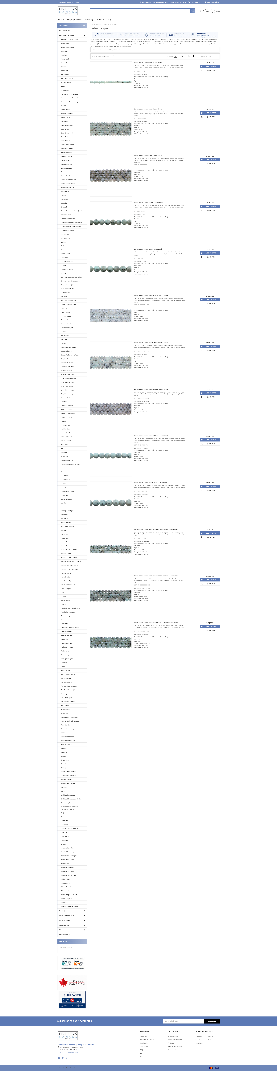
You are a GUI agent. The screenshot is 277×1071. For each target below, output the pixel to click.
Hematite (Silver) (66, 417)
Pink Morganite (66, 635)
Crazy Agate (65, 258)
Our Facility (89, 20)
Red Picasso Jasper (68, 702)
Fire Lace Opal (66, 324)
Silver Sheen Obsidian (68, 776)
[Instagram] (63, 1058)
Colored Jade (65, 250)
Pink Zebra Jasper (67, 647)
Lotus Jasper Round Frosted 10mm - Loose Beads (151, 436)
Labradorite (65, 476)
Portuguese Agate (67, 659)
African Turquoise (67, 63)
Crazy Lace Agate (67, 261)
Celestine (64, 203)
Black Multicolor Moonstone (71, 137)
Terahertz (64, 821)
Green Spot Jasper (67, 382)
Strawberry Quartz (67, 803)
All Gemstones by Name (69, 39)
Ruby (62, 733)
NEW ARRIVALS (64, 935)
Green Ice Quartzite (67, 367)
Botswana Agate (66, 168)
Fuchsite (64, 339)
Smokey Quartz (66, 779)
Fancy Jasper (65, 312)
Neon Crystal (65, 577)
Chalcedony (65, 207)
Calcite (63, 195)
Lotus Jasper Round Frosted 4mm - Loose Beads (151, 296)
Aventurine (64, 90)
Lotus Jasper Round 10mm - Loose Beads (148, 202)
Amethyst (64, 71)
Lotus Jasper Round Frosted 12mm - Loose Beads (151, 482)
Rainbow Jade (65, 670)
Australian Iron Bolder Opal (70, 98)
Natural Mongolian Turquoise (71, 561)
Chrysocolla (65, 234)
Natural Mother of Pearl (69, 565)
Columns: (170, 56)
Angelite (64, 55)
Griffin (198, 1039)
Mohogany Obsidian (68, 526)
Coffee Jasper (65, 246)
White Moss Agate (67, 871)
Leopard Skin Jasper (68, 491)
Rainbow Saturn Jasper (69, 686)
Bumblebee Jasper (67, 187)
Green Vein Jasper (67, 386)
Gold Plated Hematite (68, 347)
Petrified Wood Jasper (68, 612)
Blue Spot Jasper (67, 164)
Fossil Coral (65, 335)
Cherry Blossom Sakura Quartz (72, 211)
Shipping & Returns (74, 20)
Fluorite (63, 332)
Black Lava (64, 121)
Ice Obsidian (65, 429)
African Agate (65, 43)
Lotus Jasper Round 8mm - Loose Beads (148, 156)
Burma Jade (65, 191)
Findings (62, 911)
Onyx (62, 592)
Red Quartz (65, 705)
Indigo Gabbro (66, 441)
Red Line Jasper (66, 698)
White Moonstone (67, 867)
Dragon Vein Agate (67, 285)
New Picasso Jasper (68, 585)
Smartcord (199, 1043)
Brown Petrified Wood (68, 180)
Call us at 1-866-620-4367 (69, 1053)
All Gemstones (64, 30)
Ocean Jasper (66, 589)
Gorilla (210, 1036)
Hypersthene (65, 425)
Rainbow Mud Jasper (68, 674)
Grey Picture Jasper (68, 394)
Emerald (64, 308)
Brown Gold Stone (67, 176)
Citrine (63, 242)
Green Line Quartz (67, 370)
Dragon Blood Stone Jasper (70, 281)
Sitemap (143, 1057)
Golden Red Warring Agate (70, 355)
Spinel (63, 791)
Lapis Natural (65, 480)
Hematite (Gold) (66, 409)
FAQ (109, 20)
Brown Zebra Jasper (68, 184)
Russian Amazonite (67, 737)
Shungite (64, 768)
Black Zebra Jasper (67, 145)
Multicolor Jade (66, 546)
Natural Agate (66, 554)
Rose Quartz (65, 725)
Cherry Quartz (66, 215)
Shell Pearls (65, 764)
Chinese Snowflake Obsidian (71, 226)
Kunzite (63, 468)
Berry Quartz (65, 117)
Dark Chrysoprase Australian (71, 277)
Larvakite (64, 483)
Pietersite (64, 624)
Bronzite (64, 172)
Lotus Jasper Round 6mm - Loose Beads (148, 109)
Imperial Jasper (66, 437)
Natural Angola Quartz (69, 557)
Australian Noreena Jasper (70, 102)
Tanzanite (64, 825)
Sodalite (64, 787)
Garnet (63, 343)
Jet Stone (64, 452)
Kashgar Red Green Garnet (70, 464)
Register (216, 2)
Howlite (63, 421)
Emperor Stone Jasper (69, 304)
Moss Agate (65, 538)
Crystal (63, 265)
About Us (60, 20)
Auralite (63, 86)
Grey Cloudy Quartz (67, 390)
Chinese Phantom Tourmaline (71, 223)
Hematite (64, 402)
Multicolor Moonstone (69, 550)
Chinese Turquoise (67, 230)
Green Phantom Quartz (69, 378)
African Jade (65, 59)
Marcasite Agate (66, 522)
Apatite (63, 67)
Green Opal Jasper (67, 374)
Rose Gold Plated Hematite (70, 721)
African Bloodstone (67, 47)
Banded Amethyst (67, 113)
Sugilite (63, 813)
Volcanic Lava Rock (67, 848)
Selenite (63, 756)
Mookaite (64, 530)
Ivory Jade (64, 444)
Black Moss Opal (67, 133)
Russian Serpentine (68, 740)
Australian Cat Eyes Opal (69, 94)
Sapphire (64, 748)
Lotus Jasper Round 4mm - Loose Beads (148, 62)
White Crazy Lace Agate (69, 856)
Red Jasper (65, 694)
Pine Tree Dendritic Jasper (70, 628)
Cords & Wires (64, 920)
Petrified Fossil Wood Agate (70, 608)
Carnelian (64, 199)
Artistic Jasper (66, 82)
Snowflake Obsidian (68, 783)
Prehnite (64, 663)
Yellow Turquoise (66, 899)
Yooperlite (64, 902)
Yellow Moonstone (67, 887)
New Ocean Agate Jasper (69, 581)
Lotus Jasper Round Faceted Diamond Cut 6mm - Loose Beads (156, 529)
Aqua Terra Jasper (67, 78)
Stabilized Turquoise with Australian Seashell (69, 808)
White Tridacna (66, 879)
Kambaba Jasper (67, 460)
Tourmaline (65, 836)
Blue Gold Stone (66, 156)
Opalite (63, 596)
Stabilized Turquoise (68, 795)
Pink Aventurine (66, 631)
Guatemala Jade (66, 398)
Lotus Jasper (65, 507)
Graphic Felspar (66, 359)
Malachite (64, 518)
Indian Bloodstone (67, 433)
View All (210, 1039)
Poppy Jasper (66, 655)
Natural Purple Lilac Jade (69, 569)
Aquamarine (65, 75)
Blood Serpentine (67, 149)
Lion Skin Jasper (66, 499)
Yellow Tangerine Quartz (69, 895)
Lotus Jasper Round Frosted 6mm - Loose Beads (151, 342)
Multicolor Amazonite (68, 542)
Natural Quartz (66, 573)
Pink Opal (64, 639)
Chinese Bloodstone (68, 219)
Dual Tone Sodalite (67, 289)
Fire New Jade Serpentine (69, 320)
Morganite (64, 534)
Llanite (63, 503)
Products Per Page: (204, 56)
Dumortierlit (65, 293)
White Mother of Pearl (68, 875)
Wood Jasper (65, 883)
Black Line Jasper (67, 125)
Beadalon (199, 1036)
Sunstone (64, 817)
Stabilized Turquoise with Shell (71, 799)
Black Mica (65, 129)
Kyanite (63, 472)
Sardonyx (64, 752)
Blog (141, 1053)
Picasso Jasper (66, 616)
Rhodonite (64, 713)
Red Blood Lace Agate (68, 690)
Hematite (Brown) (67, 406)
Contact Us (101, 20)
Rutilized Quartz (66, 744)
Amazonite (64, 51)
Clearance (62, 930)
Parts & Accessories (66, 916)
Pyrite (63, 666)
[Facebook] (59, 1058)
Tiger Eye (64, 832)
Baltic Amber (65, 110)
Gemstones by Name (66, 35)
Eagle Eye (64, 297)
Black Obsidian (66, 141)
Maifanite (64, 515)
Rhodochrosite (66, 709)
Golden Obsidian (66, 351)
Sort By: (94, 56)
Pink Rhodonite (66, 643)
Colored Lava (65, 254)
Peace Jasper (65, 600)
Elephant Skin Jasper (68, 300)
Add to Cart (211, 66)
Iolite (62, 448)
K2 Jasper (64, 456)
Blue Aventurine (66, 152)
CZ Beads (64, 273)
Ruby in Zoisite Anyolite (69, 729)
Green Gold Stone (67, 363)
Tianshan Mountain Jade (69, 828)
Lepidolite (64, 495)
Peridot (63, 604)
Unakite (63, 844)
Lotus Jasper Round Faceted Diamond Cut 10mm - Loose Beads (156, 622)
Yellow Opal (65, 891)
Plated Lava (65, 651)
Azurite (63, 106)
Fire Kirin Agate (66, 316)
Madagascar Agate (67, 511)
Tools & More (64, 925)
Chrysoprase (65, 238)
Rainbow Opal (66, 678)
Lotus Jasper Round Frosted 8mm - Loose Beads (151, 389)
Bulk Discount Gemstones (70, 906)
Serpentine (65, 760)
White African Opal (67, 860)
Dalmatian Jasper (67, 269)
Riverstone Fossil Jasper (69, 717)
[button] (72, 1000)
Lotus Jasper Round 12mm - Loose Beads (148, 249)
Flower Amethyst (67, 328)
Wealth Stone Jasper (68, 852)
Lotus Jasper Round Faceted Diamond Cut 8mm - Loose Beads (156, 576)
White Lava (65, 863)
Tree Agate (64, 840)
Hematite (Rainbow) (68, 413)
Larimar (63, 487)
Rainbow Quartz (66, 682)
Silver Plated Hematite (68, 772)
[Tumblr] (66, 1058)
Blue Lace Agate (66, 160)
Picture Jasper (66, 620)
